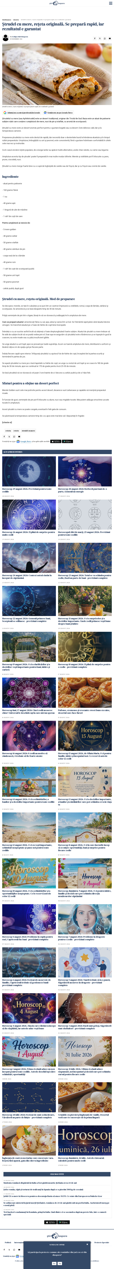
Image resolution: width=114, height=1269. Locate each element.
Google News (25, 441)
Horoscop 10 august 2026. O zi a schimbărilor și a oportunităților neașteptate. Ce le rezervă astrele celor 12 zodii (26, 894)
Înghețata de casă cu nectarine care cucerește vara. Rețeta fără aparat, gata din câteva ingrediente (28, 1159)
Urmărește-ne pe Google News (60, 112)
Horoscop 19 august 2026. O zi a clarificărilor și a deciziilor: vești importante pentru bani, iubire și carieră (26, 667)
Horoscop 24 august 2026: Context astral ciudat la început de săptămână (27, 576)
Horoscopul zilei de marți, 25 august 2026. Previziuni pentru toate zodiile (84, 533)
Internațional (19, 1242)
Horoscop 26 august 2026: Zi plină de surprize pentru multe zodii (28, 533)
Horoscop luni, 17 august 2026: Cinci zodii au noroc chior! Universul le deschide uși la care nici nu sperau (28, 711)
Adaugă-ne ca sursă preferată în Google (23, 112)
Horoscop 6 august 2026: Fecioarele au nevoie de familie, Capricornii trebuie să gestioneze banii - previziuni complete (26, 983)
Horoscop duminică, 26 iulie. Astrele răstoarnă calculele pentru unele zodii (81, 1159)
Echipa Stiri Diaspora (20, 37)
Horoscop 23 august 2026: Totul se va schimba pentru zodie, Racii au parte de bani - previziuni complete (84, 576)
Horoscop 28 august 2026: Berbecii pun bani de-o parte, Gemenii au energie (82, 490)
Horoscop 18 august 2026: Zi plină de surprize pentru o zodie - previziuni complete (84, 665)
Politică (8, 1242)
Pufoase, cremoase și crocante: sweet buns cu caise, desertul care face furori (84, 711)
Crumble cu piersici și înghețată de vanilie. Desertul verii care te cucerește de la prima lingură (83, 1116)
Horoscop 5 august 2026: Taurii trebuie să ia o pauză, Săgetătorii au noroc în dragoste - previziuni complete (84, 983)
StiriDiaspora (6, 20)
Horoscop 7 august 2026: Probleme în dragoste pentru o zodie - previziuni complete (81, 938)
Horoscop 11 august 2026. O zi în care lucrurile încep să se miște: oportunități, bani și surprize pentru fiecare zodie (84, 848)
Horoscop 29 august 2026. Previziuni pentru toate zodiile (27, 490)
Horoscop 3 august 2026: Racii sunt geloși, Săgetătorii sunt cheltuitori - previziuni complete (84, 1027)
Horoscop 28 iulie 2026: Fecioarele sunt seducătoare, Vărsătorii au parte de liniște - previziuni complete (28, 1116)
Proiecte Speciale (102, 1242)
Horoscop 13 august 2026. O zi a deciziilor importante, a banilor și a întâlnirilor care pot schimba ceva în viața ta (85, 802)
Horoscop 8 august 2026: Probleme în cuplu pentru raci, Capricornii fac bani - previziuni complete (27, 938)
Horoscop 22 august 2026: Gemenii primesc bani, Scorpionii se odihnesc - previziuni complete (26, 619)
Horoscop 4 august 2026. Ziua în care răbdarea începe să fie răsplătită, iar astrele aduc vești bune (29, 1027)
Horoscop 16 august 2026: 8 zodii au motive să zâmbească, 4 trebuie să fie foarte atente (24, 754)
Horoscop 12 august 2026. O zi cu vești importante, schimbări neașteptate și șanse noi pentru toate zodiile (27, 848)
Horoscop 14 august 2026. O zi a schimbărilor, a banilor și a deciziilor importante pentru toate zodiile (28, 800)
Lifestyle (16, 20)
